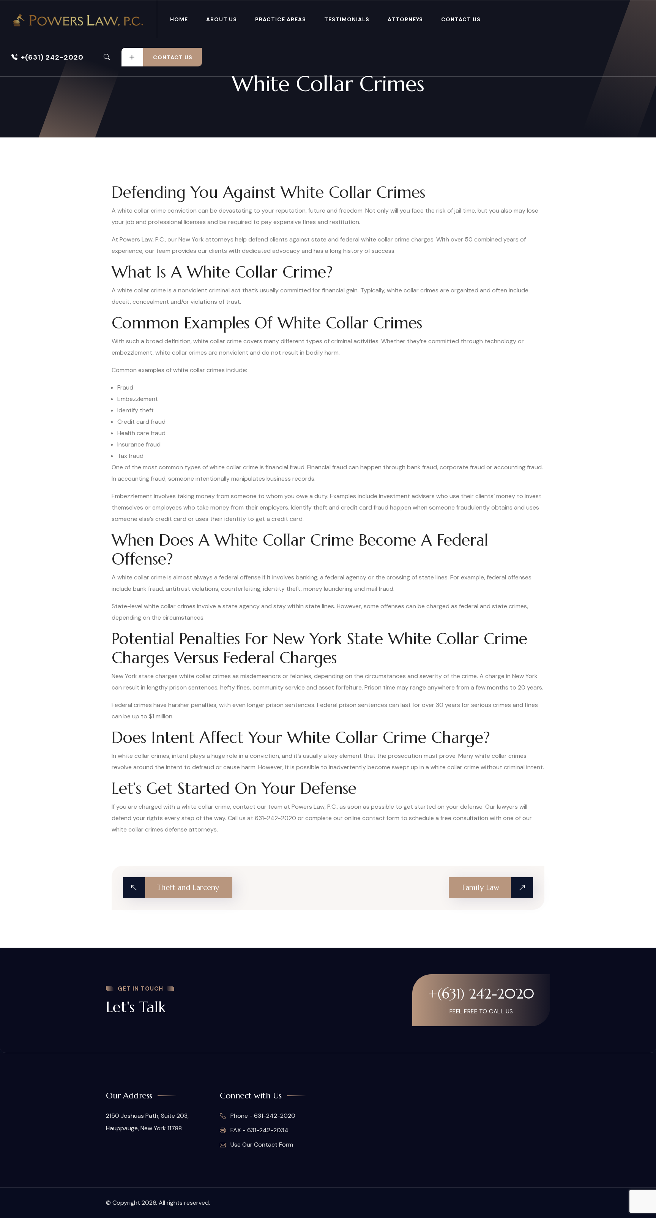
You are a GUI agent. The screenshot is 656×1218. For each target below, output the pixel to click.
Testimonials (346, 19)
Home (179, 19)
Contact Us (461, 19)
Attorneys (405, 19)
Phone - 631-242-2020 (262, 1116)
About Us (221, 19)
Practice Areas (280, 19)
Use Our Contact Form (261, 1145)
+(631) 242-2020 (52, 57)
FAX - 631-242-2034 (259, 1130)
